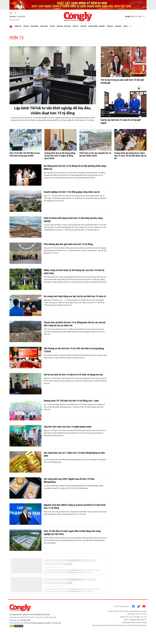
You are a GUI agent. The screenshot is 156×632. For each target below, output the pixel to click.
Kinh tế (75, 26)
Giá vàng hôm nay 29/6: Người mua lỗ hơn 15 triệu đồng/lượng (69, 480)
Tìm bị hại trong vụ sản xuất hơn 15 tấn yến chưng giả (122, 81)
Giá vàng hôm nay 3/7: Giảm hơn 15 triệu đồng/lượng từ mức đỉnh (74, 454)
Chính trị (17, 26)
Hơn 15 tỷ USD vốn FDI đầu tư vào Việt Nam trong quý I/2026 (24, 154)
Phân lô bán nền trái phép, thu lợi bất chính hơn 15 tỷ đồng (73, 609)
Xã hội (52, 26)
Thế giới (83, 26)
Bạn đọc (118, 26)
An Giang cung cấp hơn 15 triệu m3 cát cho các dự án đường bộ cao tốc (74, 559)
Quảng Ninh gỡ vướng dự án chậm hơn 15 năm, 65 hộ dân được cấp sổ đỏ (130, 156)
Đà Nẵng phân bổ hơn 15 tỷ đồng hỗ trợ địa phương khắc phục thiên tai (75, 167)
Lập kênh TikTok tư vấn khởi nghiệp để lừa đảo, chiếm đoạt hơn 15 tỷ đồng (52, 110)
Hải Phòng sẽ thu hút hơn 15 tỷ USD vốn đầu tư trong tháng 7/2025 (74, 350)
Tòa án (26, 26)
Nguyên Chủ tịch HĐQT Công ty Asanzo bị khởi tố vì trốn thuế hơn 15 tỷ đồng (75, 506)
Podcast (110, 26)
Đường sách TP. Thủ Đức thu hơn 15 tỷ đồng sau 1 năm (71, 400)
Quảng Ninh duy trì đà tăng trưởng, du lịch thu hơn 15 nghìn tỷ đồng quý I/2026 (60, 156)
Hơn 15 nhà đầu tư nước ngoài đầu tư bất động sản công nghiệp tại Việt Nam (72, 532)
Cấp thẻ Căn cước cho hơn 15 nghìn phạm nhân (67, 426)
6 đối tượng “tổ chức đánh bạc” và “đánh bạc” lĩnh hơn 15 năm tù (75, 585)
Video (125, 26)
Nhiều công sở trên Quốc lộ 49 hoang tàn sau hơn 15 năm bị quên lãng (74, 272)
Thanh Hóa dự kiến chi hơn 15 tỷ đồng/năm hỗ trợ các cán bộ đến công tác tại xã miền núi (74, 324)
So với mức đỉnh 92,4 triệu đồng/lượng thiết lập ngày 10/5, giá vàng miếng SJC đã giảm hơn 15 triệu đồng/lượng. (75, 460)
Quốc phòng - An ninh (96, 26)
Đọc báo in (16, 20)
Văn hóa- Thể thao (64, 26)
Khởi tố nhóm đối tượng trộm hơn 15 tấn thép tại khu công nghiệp (73, 219)
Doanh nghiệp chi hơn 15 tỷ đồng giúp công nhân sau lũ (72, 191)
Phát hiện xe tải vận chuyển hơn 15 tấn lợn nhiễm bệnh (95, 154)
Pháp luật (44, 26)
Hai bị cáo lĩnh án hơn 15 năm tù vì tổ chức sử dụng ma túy (73, 374)
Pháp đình (34, 26)
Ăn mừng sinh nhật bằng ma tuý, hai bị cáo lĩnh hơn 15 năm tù (75, 296)
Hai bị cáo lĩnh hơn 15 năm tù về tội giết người (121, 121)
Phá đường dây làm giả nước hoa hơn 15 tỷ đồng (68, 244)
